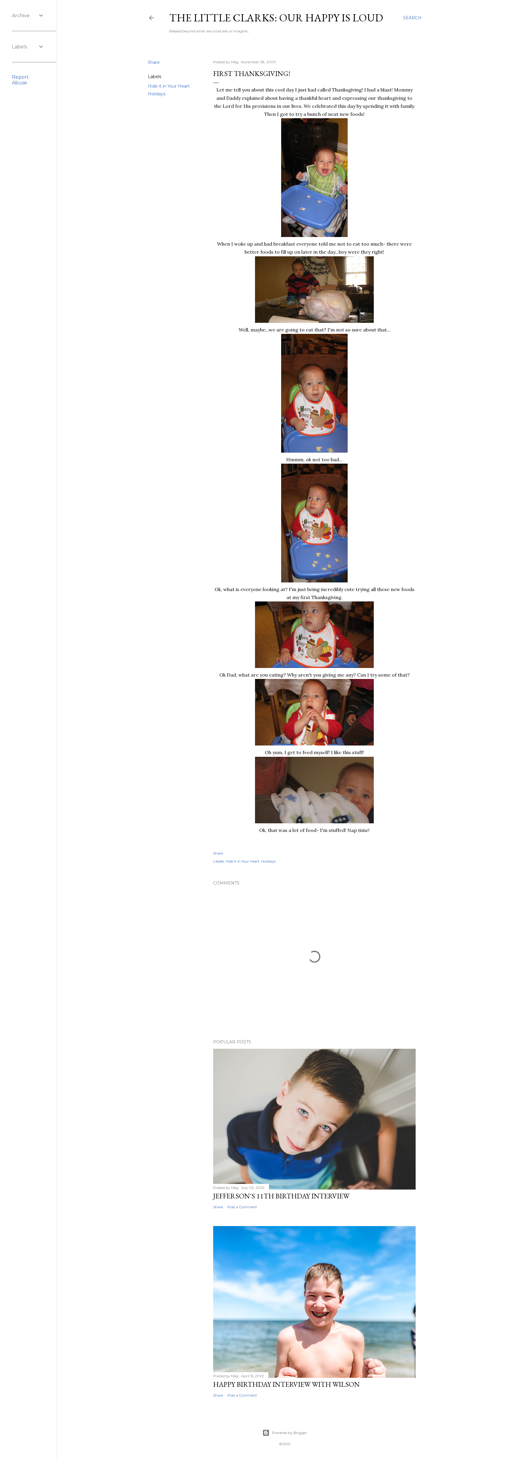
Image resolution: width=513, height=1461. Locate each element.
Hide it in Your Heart (169, 86)
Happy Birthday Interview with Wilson (286, 1384)
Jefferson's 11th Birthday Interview (281, 1196)
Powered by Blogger (289, 1432)
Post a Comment (242, 1207)
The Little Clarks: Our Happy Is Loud (276, 18)
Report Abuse (20, 80)
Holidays (156, 94)
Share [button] (154, 62)
